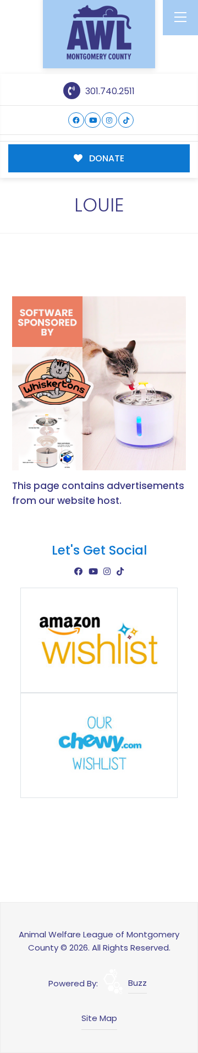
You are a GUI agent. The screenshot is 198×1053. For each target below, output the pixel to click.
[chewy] (99, 745)
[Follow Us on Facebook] (76, 120)
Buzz (137, 983)
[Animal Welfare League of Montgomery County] (99, 32)
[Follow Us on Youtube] (93, 120)
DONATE (105, 158)
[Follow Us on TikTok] (126, 120)
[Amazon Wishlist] (99, 639)
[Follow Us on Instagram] (110, 120)
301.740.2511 (108, 91)
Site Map (99, 1018)
